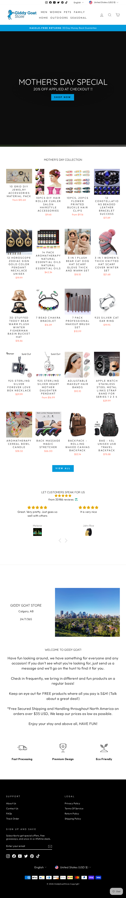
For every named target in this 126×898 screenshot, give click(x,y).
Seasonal (78, 17)
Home (43, 17)
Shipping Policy (73, 818)
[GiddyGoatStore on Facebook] (14, 856)
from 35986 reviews (61, 499)
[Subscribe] (50, 846)
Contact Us (12, 808)
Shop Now (62, 97)
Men (44, 12)
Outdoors (59, 17)
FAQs (9, 813)
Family (79, 12)
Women (56, 12)
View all (63, 468)
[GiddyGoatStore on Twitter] (26, 856)
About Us (11, 803)
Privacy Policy (72, 803)
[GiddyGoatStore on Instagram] (8, 856)
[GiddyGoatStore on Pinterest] (32, 856)
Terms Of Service (74, 808)
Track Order (12, 818)
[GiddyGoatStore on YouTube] (20, 856)
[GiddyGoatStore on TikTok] (38, 856)
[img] (63, 496)
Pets (68, 12)
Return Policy (72, 813)
